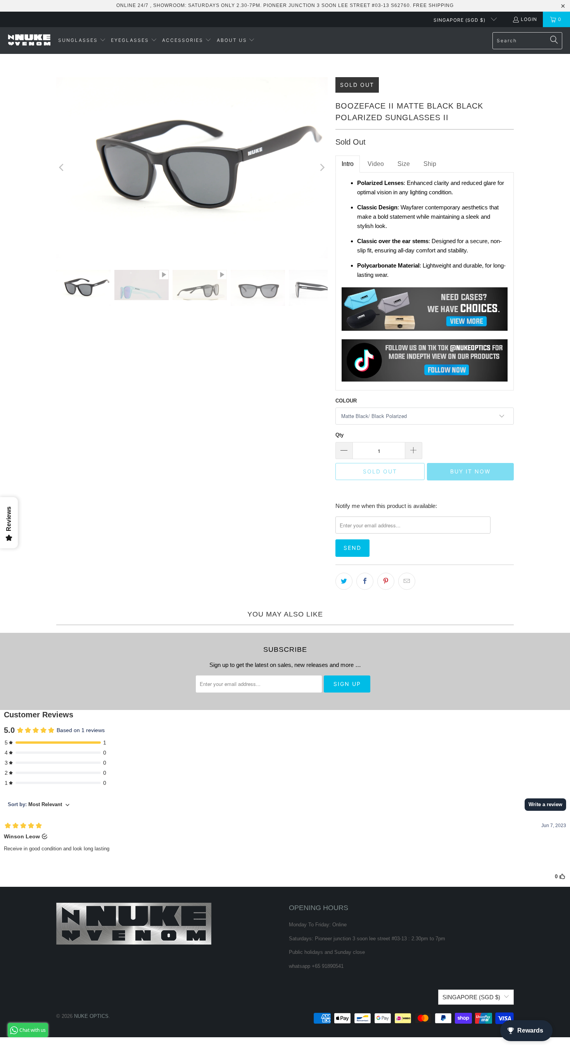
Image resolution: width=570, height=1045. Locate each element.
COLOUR (346, 401)
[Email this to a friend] (406, 581)
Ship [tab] (429, 164)
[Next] (322, 167)
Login (529, 19)
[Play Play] (192, 167)
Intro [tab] (348, 164)
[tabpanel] (424, 281)
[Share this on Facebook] (364, 581)
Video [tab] (376, 164)
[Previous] (62, 167)
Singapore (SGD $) (460, 20)
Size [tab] (403, 164)
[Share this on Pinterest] (385, 581)
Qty (339, 435)
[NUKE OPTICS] (29, 40)
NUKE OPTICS (91, 1016)
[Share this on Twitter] (343, 581)
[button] (82, 40)
